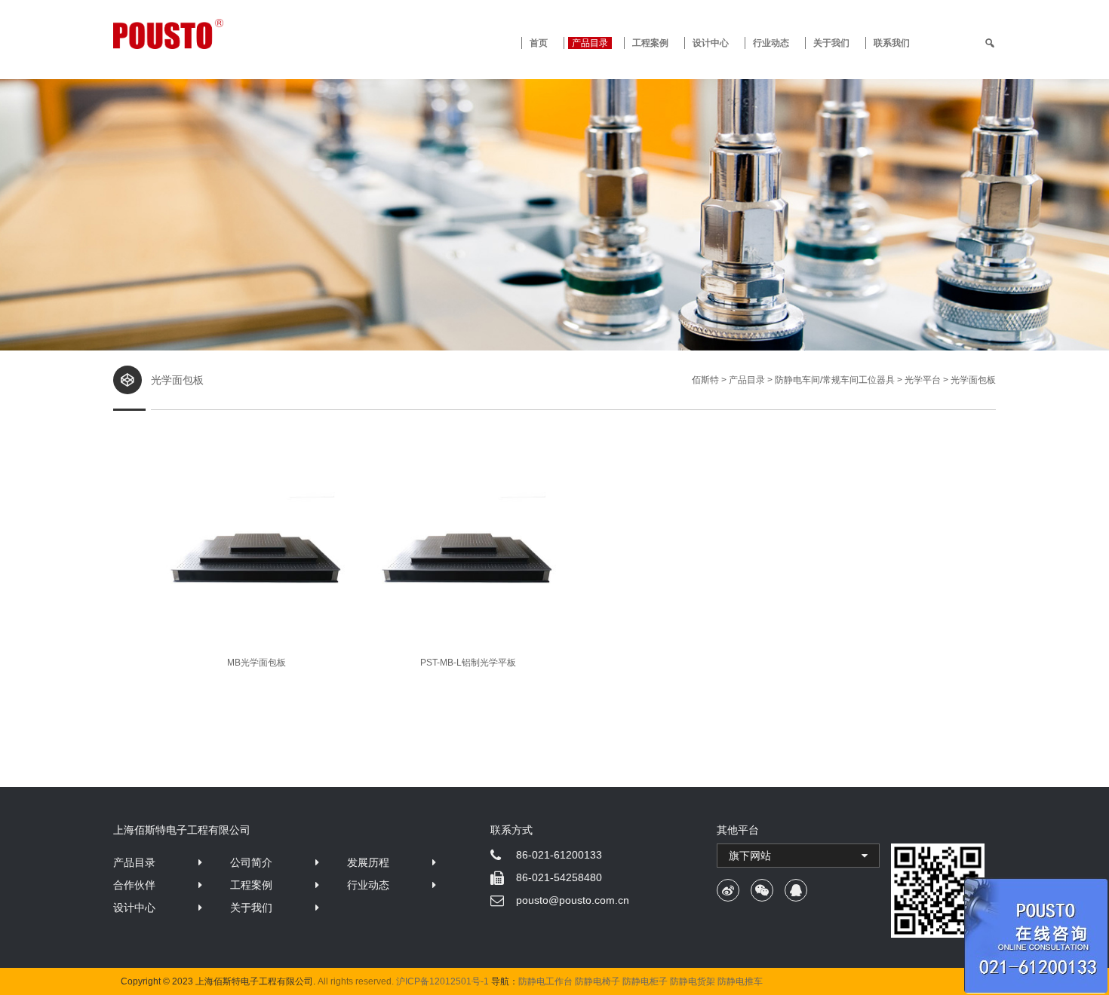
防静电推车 (740, 981)
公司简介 (251, 862)
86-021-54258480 (559, 877)
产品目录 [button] (590, 43)
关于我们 (831, 43)
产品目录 (134, 862)
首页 (539, 43)
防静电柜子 (645, 981)
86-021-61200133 (559, 855)
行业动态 (771, 43)
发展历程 (368, 862)
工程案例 (650, 43)
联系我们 (892, 43)
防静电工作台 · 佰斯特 (224, 34)
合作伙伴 (134, 885)
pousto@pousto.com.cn (572, 900)
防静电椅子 (597, 981)
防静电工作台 (545, 981)
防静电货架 (692, 981)
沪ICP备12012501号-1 (442, 981)
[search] (990, 43)
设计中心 (711, 43)
